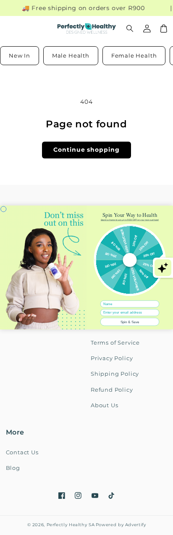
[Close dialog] (3, 209)
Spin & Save (130, 322)
